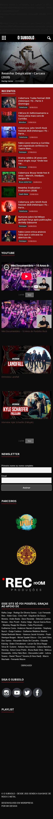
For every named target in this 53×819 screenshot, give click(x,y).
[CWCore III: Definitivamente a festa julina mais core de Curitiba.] (8, 117)
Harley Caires (7, 81)
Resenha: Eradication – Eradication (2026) (30, 189)
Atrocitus (22, 122)
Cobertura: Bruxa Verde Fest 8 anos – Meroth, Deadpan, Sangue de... (33, 175)
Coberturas (23, 107)
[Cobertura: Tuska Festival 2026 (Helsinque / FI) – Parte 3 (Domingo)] (8, 102)
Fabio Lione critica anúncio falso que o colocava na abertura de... (32, 234)
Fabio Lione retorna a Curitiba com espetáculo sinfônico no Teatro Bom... (33, 145)
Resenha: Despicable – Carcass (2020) (23, 75)
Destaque (22, 152)
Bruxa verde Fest (25, 182)
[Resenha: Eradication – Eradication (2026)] (8, 191)
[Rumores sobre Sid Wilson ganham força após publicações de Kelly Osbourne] (8, 219)
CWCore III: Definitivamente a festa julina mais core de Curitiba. (33, 116)
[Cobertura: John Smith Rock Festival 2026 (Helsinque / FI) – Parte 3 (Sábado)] (8, 132)
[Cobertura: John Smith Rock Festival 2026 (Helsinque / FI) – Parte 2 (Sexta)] (8, 206)
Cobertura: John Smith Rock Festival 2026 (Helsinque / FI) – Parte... (33, 131)
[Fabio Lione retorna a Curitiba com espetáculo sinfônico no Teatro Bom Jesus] (8, 147)
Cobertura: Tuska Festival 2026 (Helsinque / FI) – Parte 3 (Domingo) (34, 101)
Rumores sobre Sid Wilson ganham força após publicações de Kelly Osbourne (34, 219)
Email (4, 476)
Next (29, 295)
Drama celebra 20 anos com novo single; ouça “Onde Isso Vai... (33, 160)
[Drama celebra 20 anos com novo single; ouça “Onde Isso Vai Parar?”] (8, 161)
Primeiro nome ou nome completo (17, 465)
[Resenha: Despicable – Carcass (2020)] (26, 63)
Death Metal (23, 194)
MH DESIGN (11, 806)
